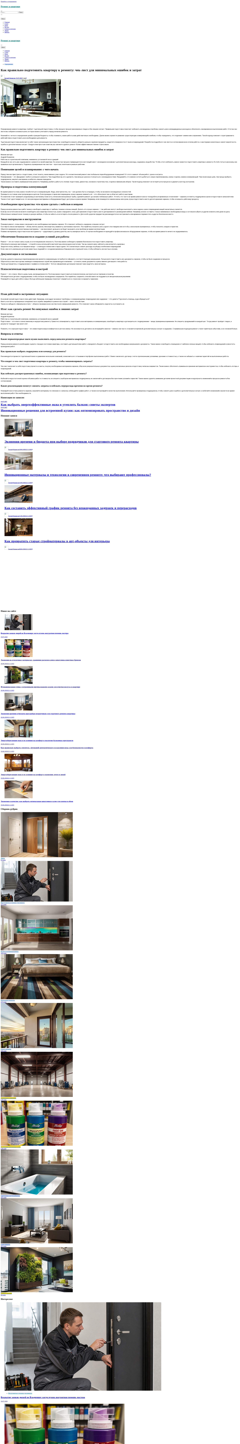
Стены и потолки (10, 29)
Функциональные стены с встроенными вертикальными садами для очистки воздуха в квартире (40, 687)
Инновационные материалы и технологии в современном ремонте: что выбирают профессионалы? (77, 474)
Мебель (6, 32)
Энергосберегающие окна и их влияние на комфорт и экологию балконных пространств (37, 740)
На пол (6, 27)
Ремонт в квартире (10, 6)
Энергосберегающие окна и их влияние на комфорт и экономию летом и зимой (33, 775)
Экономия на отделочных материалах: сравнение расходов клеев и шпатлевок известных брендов (41, 660)
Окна (6, 25)
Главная (7, 22)
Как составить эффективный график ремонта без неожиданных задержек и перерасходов (70, 508)
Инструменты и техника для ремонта (20, 1393)
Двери (6, 30)
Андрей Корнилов (10, 78)
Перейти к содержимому (9, 1)
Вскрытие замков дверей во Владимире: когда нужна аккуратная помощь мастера (34, 633)
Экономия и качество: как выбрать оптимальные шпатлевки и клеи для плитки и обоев (37, 801)
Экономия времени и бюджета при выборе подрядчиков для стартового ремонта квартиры (71, 441)
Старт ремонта (8, 64)
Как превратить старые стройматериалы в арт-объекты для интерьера (57, 541)
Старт (6, 24)
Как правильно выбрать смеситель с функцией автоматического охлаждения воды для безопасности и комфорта (47, 748)
